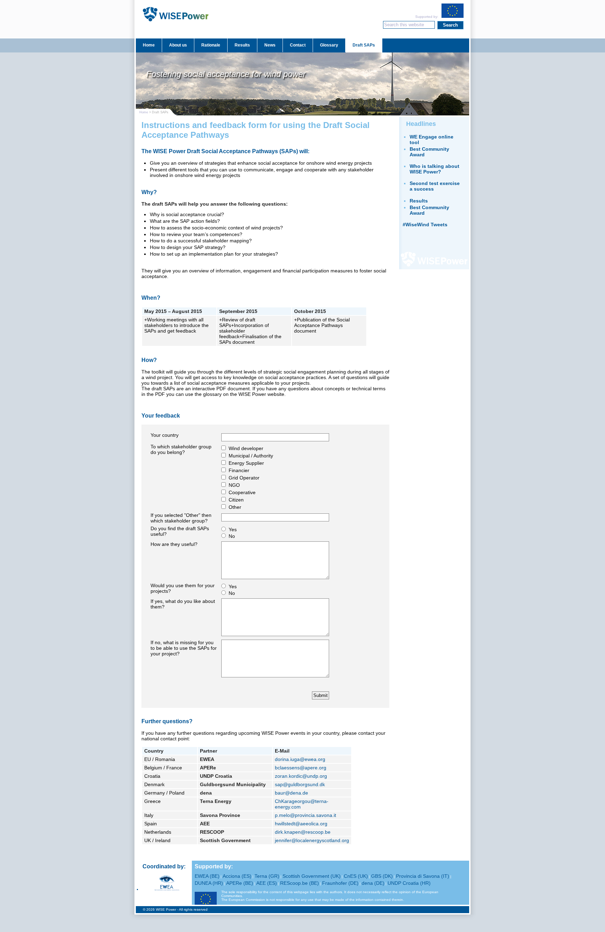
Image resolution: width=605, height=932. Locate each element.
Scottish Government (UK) (312, 876)
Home (149, 45)
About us (178, 45)
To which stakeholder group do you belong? (181, 449)
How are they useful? (174, 544)
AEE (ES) (266, 883)
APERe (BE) (239, 883)
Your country (165, 435)
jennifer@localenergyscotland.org (312, 840)
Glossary (329, 45)
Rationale (210, 45)
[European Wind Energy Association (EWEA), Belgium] (166, 883)
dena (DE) (373, 883)
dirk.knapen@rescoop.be (303, 832)
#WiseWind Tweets (425, 224)
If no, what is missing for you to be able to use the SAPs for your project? (184, 648)
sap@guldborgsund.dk (300, 784)
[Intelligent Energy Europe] (206, 899)
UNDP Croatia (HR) (409, 883)
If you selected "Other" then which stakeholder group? (181, 518)
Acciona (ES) (237, 876)
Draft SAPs (364, 45)
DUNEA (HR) (209, 883)
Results (242, 45)
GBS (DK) (382, 876)
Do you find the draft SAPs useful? (180, 531)
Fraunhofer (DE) (340, 883)
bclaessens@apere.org (300, 767)
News (270, 45)
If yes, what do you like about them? (183, 604)
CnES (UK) (356, 876)
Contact (298, 45)
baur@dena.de (291, 793)
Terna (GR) (267, 876)
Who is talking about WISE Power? (434, 169)
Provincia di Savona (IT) (422, 876)
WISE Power (175, 21)
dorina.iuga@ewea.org (300, 759)
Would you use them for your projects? (183, 588)
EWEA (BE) (207, 876)
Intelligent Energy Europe (452, 10)
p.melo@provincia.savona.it (305, 815)
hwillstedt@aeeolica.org (301, 823)
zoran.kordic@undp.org (301, 776)
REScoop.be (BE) (299, 883)
